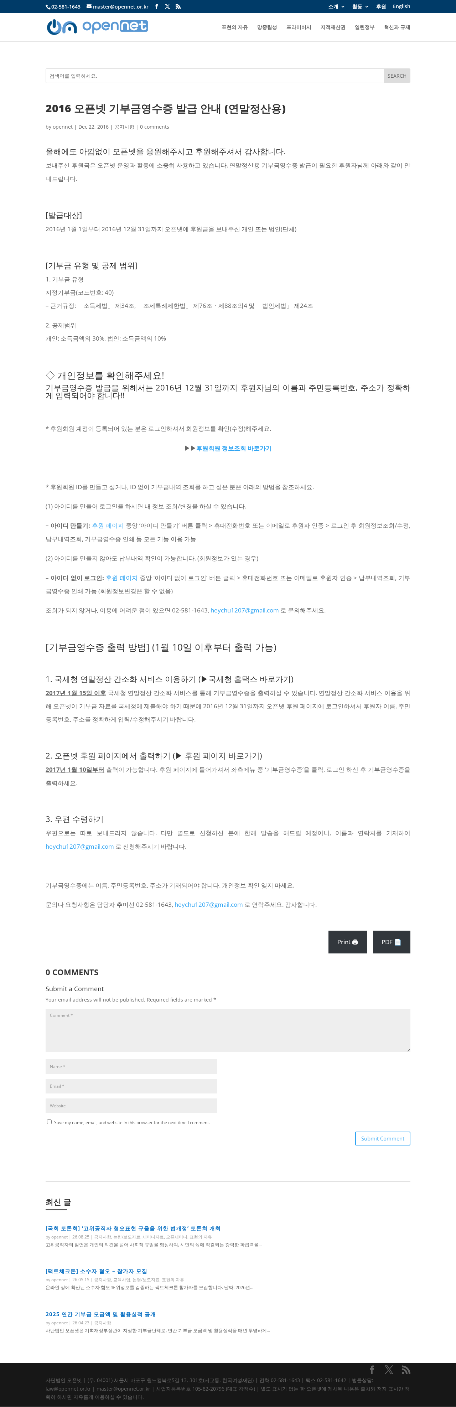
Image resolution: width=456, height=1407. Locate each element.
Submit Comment (382, 1138)
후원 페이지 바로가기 (222, 755)
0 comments (154, 126)
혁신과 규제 (397, 27)
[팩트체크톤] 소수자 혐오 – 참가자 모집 (96, 1270)
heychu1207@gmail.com (245, 610)
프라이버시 (298, 27)
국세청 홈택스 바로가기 (249, 678)
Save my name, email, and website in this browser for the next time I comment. (132, 1122)
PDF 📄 (391, 942)
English (401, 7)
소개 (333, 7)
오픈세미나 (176, 1237)
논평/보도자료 (126, 1237)
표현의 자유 (235, 27)
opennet (63, 126)
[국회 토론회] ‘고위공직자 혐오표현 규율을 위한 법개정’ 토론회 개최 (133, 1228)
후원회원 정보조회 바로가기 (234, 448)
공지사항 (124, 126)
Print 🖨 (347, 942)
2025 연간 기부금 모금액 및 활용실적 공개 (101, 1314)
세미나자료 (153, 1237)
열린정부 (365, 27)
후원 (381, 7)
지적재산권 (333, 27)
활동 (357, 7)
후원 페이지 (108, 525)
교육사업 (121, 1280)
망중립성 (267, 27)
